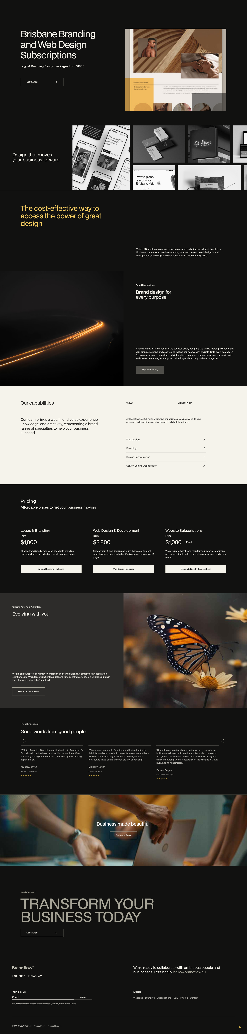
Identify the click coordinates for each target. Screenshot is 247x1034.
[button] (23, 740)
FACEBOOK (18, 976)
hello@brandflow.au (189, 972)
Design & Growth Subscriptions (196, 569)
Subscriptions (164, 997)
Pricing (184, 997)
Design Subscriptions (28, 691)
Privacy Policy (39, 1026)
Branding (150, 997)
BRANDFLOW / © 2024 (21, 1026)
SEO (176, 997)
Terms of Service (54, 1026)
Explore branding (150, 369)
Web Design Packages (123, 569)
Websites (138, 997)
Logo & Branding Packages (51, 569)
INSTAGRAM (35, 976)
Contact (194, 997)
